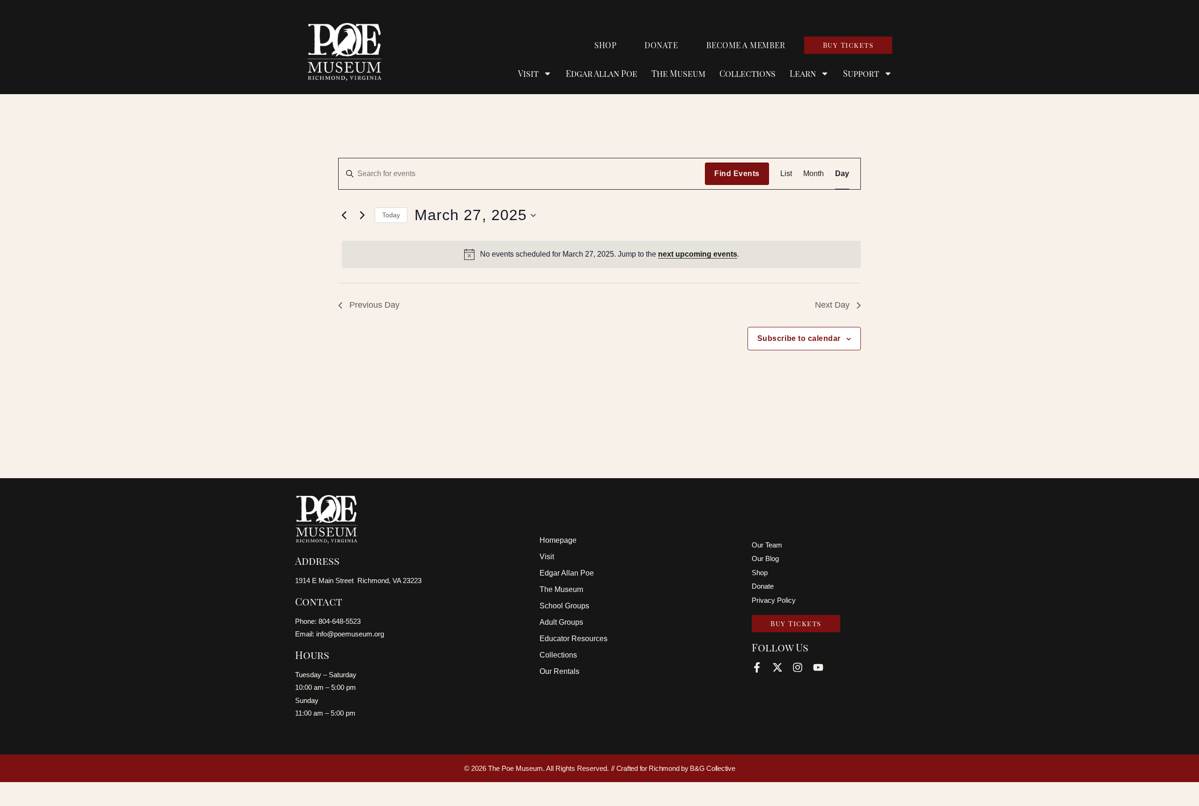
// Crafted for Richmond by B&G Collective (673, 768)
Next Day (832, 305)
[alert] (601, 254)
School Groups (564, 606)
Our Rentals (559, 671)
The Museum (678, 73)
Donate (661, 45)
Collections (747, 73)
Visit (547, 557)
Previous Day (374, 305)
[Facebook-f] (757, 667)
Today (391, 215)
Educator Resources (573, 639)
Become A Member (745, 45)
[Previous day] (343, 215)
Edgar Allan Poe (601, 73)
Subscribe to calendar (799, 338)
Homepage (558, 540)
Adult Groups (561, 622)
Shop (605, 45)
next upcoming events (697, 254)
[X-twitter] (777, 667)
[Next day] (362, 215)
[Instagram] (797, 667)
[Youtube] (818, 667)
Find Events (737, 173)
